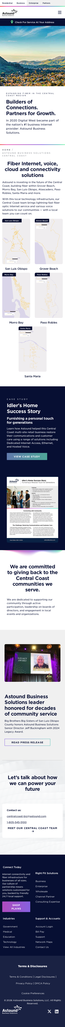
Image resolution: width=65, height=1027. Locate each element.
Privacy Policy (24, 983)
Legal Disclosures (44, 976)
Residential (7, 3)
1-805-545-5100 (17, 822)
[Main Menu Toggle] (59, 12)
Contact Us (42, 946)
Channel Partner (45, 896)
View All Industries (14, 946)
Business (21, 3)
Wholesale (42, 891)
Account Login (44, 926)
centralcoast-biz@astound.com (26, 816)
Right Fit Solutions (46, 873)
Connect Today (12, 866)
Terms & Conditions (20, 976)
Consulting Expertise (48, 901)
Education (9, 936)
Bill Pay (40, 931)
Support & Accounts (47, 918)
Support (40, 936)
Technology (9, 941)
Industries (9, 918)
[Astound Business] (9, 12)
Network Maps (44, 941)
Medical (7, 931)
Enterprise (33, 3)
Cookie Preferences (32, 993)
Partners (46, 3)
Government (10, 926)
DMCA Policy (42, 983)
